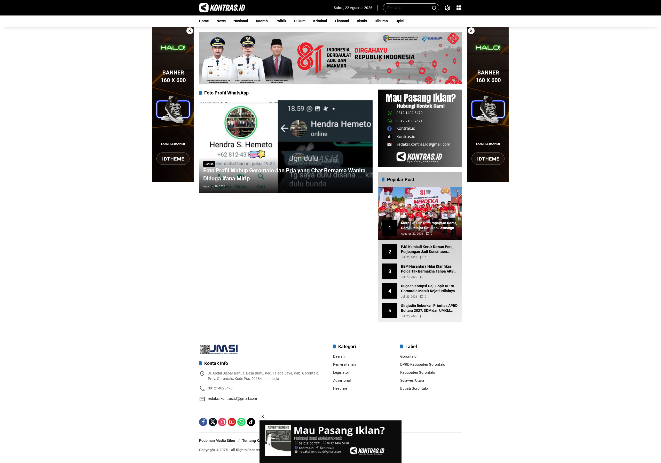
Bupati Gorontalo (414, 388)
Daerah (209, 164)
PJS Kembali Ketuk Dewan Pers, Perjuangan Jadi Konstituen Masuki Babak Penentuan (427, 249)
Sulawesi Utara (412, 380)
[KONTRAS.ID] (222, 7)
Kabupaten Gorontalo (417, 372)
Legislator (341, 372)
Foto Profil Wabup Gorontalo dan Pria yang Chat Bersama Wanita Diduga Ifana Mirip (284, 174)
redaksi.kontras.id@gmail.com (232, 398)
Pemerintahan (344, 364)
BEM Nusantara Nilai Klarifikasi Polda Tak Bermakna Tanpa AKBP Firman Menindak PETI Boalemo (428, 269)
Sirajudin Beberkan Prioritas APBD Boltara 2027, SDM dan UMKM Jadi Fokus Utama (429, 308)
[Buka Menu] (459, 8)
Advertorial (342, 380)
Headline (340, 388)
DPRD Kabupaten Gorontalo (422, 364)
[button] (434, 7)
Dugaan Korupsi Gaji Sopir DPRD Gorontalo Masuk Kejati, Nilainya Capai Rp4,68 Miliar (428, 289)
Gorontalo (408, 356)
